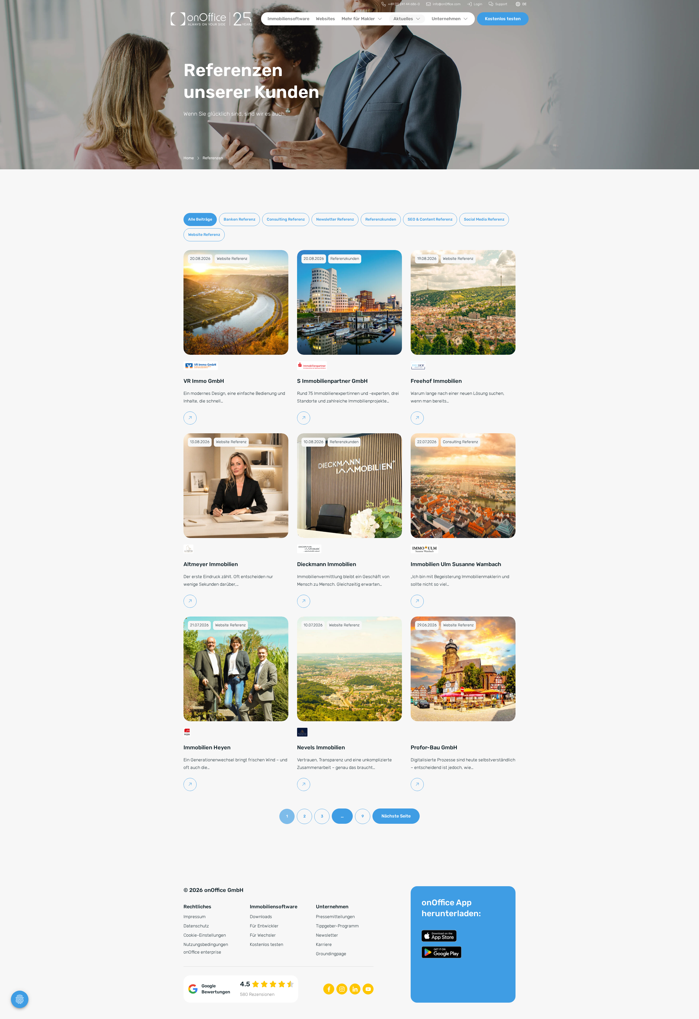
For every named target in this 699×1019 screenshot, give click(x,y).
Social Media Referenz (484, 219)
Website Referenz (204, 234)
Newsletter (327, 935)
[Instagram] (341, 989)
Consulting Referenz (286, 219)
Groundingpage (331, 953)
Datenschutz (196, 925)
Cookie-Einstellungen (204, 935)
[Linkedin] (355, 989)
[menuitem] (400, 4)
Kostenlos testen (503, 18)
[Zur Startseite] (211, 19)
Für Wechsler (263, 935)
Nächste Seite (396, 816)
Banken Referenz (239, 219)
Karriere (324, 944)
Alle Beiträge (200, 219)
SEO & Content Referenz (430, 219)
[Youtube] (368, 989)
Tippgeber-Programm (337, 925)
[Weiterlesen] (190, 418)
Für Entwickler (264, 925)
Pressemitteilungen (335, 916)
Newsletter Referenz (335, 219)
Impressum (194, 916)
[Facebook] (328, 989)
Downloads (261, 916)
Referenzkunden (380, 219)
